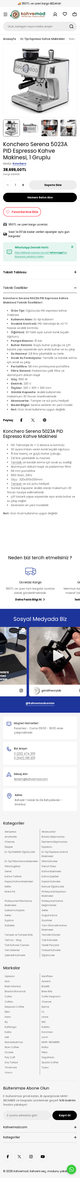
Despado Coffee (14, 1006)
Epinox (45, 1006)
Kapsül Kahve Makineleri (19, 881)
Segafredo (48, 1057)
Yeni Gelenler (12, 950)
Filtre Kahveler (49, 861)
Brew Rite (47, 991)
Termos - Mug (13, 940)
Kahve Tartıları (13, 876)
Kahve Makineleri (51, 871)
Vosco (8, 1072)
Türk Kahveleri (50, 940)
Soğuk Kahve (49, 915)
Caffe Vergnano (51, 996)
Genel (8, 871)
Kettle (8, 886)
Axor (7, 981)
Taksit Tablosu (14, 272)
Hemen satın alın (40, 197)
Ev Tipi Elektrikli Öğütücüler (20, 852)
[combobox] (40, 26)
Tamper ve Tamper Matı (19, 934)
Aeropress (10, 831)
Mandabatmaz (14, 1042)
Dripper (9, 846)
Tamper (17, 484)
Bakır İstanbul (13, 986)
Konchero (19, 164)
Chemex (10, 841)
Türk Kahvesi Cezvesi (17, 945)
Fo (43, 1011)
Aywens (46, 981)
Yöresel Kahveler (51, 950)
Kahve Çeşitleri (50, 876)
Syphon (9, 920)
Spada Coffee (50, 1062)
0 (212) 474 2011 (24, 754)
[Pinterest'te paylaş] (44, 420)
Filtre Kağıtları (12, 866)
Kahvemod (21, 1171)
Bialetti (46, 986)
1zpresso (10, 976)
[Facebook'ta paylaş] (21, 420)
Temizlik (17, 462)
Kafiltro (46, 1027)
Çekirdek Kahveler (15, 955)
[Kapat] (72, 247)
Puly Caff (10, 1057)
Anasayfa (9, 39)
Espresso (47, 846)
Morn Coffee (12, 1047)
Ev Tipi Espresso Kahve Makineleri (43, 39)
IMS (44, 1022)
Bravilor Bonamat (15, 991)
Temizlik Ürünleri (51, 934)
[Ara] (71, 26)
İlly (6, 1022)
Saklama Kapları (15, 910)
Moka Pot (10, 891)
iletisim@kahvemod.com (31, 779)
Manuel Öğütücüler (53, 886)
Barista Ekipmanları (53, 836)
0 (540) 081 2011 (24, 758)
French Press (49, 866)
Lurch (45, 1037)
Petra (44, 1052)
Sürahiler (47, 920)
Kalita (8, 1032)
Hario (8, 1016)
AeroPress (47, 976)
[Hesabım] (55, 14)
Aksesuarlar (49, 831)
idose (45, 1016)
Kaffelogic (11, 1027)
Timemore (11, 1067)
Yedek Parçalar (50, 945)
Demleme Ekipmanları (54, 841)
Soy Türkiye (11, 1062)
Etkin (7, 1011)
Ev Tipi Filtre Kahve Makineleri (21, 861)
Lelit (7, 1037)
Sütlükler (10, 925)
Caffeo (9, 1001)
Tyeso (45, 1067)
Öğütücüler (48, 955)
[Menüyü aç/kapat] (5, 14)
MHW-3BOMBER (51, 1042)
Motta (45, 1047)
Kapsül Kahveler (51, 881)
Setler (45, 910)
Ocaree (9, 1052)
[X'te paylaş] (33, 420)
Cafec (8, 996)
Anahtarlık (11, 836)
